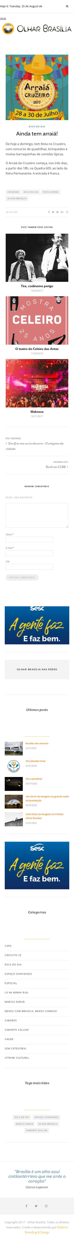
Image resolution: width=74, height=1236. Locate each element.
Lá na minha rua (16, 992)
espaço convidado (47, 1117)
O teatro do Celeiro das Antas (37, 349)
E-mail (10, 548)
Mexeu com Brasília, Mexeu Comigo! (31, 1011)
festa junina (51, 191)
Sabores (11, 1020)
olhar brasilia (17, 198)
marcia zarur (24, 1123)
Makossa (37, 412)
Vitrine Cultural (17, 1058)
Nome (10, 534)
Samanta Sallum (16, 1030)
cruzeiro (13, 191)
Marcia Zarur (15, 1002)
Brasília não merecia (37, 743)
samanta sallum (36, 1130)
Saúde (9, 1039)
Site (7, 561)
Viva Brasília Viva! (36, 761)
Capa (8, 946)
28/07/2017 (12, 212)
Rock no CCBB (56, 467)
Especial (11, 983)
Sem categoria (15, 1048)
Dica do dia (37, 126)
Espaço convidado (18, 974)
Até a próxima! (34, 778)
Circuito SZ (13, 955)
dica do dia (31, 191)
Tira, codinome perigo (37, 286)
